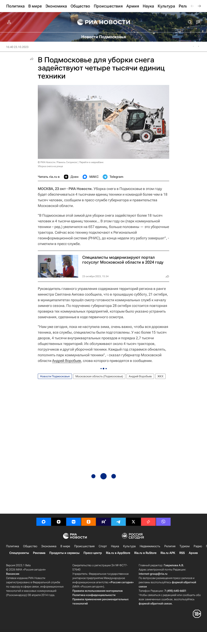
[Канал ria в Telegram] (118, 522)
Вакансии (12, 573)
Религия (169, 546)
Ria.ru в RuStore (145, 553)
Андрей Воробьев (66, 360)
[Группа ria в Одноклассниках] (88, 522)
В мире (65, 546)
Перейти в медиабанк (91, 162)
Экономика (48, 546)
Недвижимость (150, 546)
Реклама (39, 553)
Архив (193, 553)
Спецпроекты (19, 553)
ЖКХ (160, 376)
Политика (12, 546)
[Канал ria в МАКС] (43, 522)
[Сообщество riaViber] (163, 522)
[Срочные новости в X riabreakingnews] (148, 522)
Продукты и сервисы (64, 553)
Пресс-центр (92, 553)
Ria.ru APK (168, 553)
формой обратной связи (155, 603)
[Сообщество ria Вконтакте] (73, 522)
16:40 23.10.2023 (17, 47)
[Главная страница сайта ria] (103, 22)
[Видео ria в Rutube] (103, 522)
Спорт (103, 546)
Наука (115, 546)
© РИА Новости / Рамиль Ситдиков (57, 162)
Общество (30, 546)
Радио (198, 546)
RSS (182, 553)
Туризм (185, 546)
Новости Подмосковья (55, 376)
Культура (129, 546)
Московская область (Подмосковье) (99, 376)
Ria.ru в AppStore (118, 553)
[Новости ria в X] (133, 522)
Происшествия (84, 546)
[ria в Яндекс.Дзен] (58, 522)
